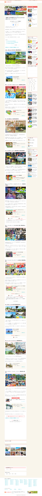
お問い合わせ (6, 489)
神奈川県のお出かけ (17, 481)
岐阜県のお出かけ (21, 481)
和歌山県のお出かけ (26, 483)
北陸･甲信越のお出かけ (12, 479)
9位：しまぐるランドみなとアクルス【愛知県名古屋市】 (12, 42)
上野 (33, 86)
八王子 (31, 87)
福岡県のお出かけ (35, 480)
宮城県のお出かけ (6, 481)
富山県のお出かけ (11, 483)
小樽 (29, 90)
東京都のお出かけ (17, 480)
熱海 (29, 87)
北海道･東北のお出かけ (7, 479)
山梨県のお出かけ (11, 481)
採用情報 (15, 489)
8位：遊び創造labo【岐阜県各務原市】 (10, 43)
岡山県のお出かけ (30, 481)
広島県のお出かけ (30, 480)
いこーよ (6, 0)
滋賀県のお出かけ (25, 484)
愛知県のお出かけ (21, 480)
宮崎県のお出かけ (35, 484)
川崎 (29, 86)
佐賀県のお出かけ (35, 481)
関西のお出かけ (25, 479)
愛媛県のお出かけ (30, 484)
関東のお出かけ (16, 479)
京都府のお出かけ (25, 481)
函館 (31, 90)
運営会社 (11, 489)
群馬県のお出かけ (17, 483)
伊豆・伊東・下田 (30, 82)
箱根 (34, 87)
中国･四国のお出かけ (30, 479)
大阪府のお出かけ (25, 480)
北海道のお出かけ (6, 480)
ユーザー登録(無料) (33, 0)
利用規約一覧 (19, 489)
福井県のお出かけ (11, 484)
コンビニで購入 (11, 218)
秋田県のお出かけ (6, 483)
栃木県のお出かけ (17, 484)
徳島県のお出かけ (30, 486)
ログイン (36, 0)
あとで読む (30, 0)
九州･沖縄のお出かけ (35, 479)
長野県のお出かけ (11, 480)
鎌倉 (31, 86)
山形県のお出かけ (6, 484)
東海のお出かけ (21, 479)
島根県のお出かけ (30, 483)
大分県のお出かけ (35, 483)
